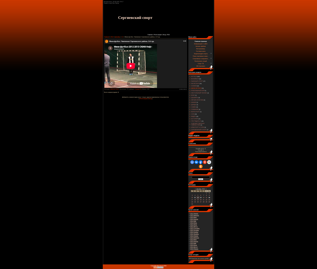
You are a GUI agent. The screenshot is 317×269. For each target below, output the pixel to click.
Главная (150, 34)
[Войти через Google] (209, 162)
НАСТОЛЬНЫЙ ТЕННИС (199, 93)
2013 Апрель (194, 241)
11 (195, 197)
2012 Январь (194, 213)
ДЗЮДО (193, 104)
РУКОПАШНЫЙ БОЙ (197, 90)
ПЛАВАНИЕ (194, 109)
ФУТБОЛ (194, 76)
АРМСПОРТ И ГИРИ (197, 127)
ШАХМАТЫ (194, 97)
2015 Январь (194, 249)
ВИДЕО (193, 116)
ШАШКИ (193, 102)
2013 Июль (193, 245)
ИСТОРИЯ (194, 118)
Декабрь (117, 37)
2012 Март (193, 217)
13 (200, 197)
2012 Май (193, 221)
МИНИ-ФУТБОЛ (114, 89)
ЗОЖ (192, 114)
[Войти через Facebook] (200, 162)
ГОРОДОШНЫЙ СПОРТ (199, 129)
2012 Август (194, 226)
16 (209, 197)
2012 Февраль (194, 215)
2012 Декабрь (194, 234)
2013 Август (194, 247)
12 (122, 37)
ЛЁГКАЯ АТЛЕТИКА (197, 100)
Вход (164, 34)
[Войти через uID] (192, 162)
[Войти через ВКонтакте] (196, 162)
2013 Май (193, 243)
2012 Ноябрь (194, 232)
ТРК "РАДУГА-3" (196, 121)
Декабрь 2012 (200, 189)
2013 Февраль (194, 237)
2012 (112, 37)
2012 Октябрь (194, 230)
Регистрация (158, 34)
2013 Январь (194, 236)
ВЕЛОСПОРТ (195, 111)
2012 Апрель (194, 219)
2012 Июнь (193, 223)
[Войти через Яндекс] (205, 162)
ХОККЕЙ (194, 86)
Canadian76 (138, 89)
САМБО (193, 107)
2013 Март (193, 239)
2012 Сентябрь (195, 228)
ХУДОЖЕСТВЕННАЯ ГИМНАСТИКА (197, 124)
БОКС (193, 95)
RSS (168, 34)
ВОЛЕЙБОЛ (195, 79)
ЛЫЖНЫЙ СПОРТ (197, 81)
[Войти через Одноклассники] (201, 166)
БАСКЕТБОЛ (195, 83)
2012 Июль (193, 224)
